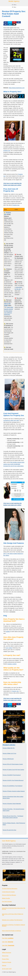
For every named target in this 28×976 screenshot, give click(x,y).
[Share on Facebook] (5, 22)
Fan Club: (7, 938)
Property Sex (15, 205)
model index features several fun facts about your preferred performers (8, 311)
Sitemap (4, 965)
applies (8, 631)
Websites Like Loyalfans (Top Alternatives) (12, 920)
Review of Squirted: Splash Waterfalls (12, 803)
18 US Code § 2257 (7, 968)
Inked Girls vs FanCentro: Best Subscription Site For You (13, 909)
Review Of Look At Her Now (9, 830)
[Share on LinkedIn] (10, 24)
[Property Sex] (17, 61)
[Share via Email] (14, 24)
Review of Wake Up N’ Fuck (9, 753)
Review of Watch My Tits (8, 748)
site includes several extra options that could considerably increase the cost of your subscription (13, 464)
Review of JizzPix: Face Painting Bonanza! (13, 780)
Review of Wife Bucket (8, 758)
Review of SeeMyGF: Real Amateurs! (12, 775)
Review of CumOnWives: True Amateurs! (12, 785)
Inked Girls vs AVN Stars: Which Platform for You (12, 914)
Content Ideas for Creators (8, 891)
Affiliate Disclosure (6, 952)
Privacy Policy (5, 959)
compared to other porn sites (11, 420)
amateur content (12, 664)
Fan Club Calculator (7, 901)
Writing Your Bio (6, 898)
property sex (6, 150)
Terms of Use (5, 955)
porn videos (9, 648)
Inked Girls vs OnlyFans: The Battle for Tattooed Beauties (13, 925)
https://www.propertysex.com (16, 88)
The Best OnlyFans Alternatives (9, 888)
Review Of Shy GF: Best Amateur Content (13, 764)
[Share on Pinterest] (14, 22)
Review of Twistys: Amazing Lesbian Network (14, 791)
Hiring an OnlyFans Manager (9, 895)
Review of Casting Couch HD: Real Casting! (13, 769)
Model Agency (14, 1)
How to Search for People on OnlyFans (11, 930)
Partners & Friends (6, 962)
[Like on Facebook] (18, 22)
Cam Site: (7, 941)
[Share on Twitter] (10, 22)
